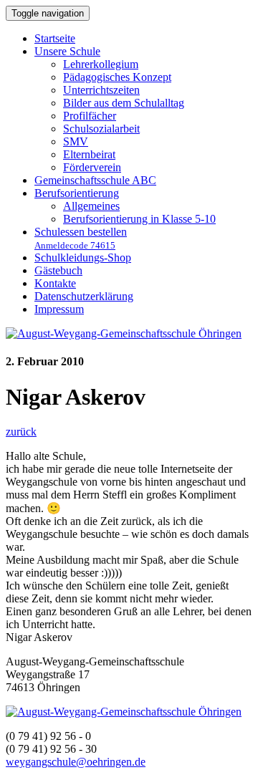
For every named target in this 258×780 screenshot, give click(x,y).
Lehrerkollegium (100, 64)
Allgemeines (91, 206)
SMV (75, 141)
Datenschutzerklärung (83, 296)
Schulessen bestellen (80, 238)
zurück (21, 431)
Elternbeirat (89, 154)
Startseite (54, 38)
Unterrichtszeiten (101, 90)
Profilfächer (89, 116)
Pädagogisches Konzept (117, 77)
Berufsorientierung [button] (76, 193)
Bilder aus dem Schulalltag (123, 103)
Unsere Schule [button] (67, 51)
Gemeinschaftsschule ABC (95, 180)
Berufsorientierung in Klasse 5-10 (139, 219)
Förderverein (92, 167)
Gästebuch (58, 270)
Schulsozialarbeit (101, 128)
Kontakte (55, 283)
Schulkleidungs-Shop (82, 257)
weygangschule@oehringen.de (75, 762)
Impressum (59, 309)
